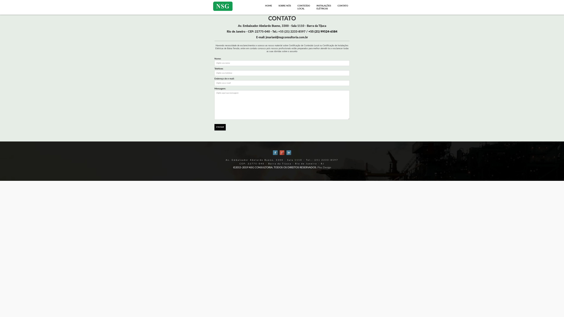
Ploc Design (324, 167)
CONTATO (343, 6)
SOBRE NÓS (284, 6)
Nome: (217, 59)
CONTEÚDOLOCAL (303, 7)
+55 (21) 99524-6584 (322, 31)
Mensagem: (220, 89)
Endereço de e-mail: (224, 79)
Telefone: (218, 69)
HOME (268, 6)
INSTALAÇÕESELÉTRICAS (324, 7)
